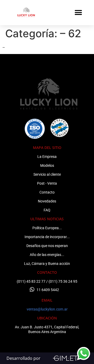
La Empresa (47, 156)
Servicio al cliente (47, 174)
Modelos (47, 165)
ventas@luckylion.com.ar (47, 309)
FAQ (47, 210)
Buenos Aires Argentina (47, 332)
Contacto (47, 192)
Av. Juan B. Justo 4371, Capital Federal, (47, 327)
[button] (78, 12)
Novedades (47, 201)
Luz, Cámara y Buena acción (47, 263)
